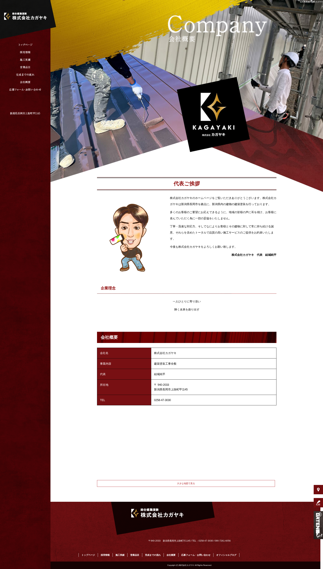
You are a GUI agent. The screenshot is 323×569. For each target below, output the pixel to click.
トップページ (25, 45)
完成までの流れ (25, 74)
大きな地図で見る (186, 483)
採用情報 (25, 52)
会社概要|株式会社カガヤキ (311, 2)
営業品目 (25, 67)
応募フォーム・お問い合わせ (25, 89)
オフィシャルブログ (226, 555)
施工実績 (25, 60)
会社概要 (25, 82)
